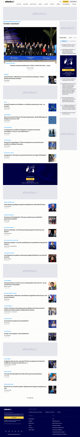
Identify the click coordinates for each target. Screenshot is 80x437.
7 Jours (75, 37)
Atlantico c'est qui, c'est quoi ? (35, 412)
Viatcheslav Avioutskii (7, 233)
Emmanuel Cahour (7, 120)
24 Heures (70, 37)
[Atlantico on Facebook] (12, 431)
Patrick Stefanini (7, 156)
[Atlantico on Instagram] (18, 431)
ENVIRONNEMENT (66, 4)
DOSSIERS (30, 421)
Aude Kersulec (14, 311)
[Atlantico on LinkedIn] (15, 431)
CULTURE (74, 4)
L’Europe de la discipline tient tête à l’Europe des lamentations (23, 374)
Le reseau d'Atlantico (49, 412)
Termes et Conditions (12, 421)
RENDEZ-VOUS (31, 423)
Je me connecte (73, 1)
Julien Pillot (14, 364)
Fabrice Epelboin (7, 80)
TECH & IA (52, 4)
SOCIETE (46, 4)
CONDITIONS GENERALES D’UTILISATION (59, 434)
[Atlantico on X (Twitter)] (9, 431)
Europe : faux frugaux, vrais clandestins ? (16, 333)
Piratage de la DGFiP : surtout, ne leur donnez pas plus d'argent (68, 45)
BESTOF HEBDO (31, 429)
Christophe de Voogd (7, 390)
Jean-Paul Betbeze (7, 335)
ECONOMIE (25, 4)
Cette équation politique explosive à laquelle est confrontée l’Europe (24, 204)
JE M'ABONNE (65, 1)
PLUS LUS (64, 41)
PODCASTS (31, 427)
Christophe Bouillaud (30, 67)
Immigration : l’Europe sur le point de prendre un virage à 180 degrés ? (25, 155)
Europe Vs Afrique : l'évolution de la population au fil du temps (69, 79)
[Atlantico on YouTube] (22, 431)
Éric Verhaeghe (6, 375)
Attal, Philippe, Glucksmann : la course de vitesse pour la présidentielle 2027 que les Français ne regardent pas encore (69, 51)
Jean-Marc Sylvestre (7, 311)
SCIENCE (58, 4)
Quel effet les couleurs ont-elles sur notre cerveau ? (68, 113)
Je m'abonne (30, 179)
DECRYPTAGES (31, 418)
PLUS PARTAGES (72, 41)
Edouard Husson (7, 299)
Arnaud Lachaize (7, 220)
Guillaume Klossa (7, 246)
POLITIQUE (18, 4)
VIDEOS (30, 425)
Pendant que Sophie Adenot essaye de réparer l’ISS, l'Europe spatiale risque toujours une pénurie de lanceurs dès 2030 (68, 99)
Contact (59, 412)
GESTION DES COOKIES (56, 425)
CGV (53, 418)
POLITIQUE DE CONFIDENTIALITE (58, 427)
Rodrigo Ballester (14, 246)
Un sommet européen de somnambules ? (16, 321)
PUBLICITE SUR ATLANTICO (57, 423)
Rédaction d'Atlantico (7, 258)
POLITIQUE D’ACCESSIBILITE (57, 429)
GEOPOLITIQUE (33, 4)
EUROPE (40, 4)
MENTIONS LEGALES (55, 421)
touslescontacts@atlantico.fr (14, 434)
